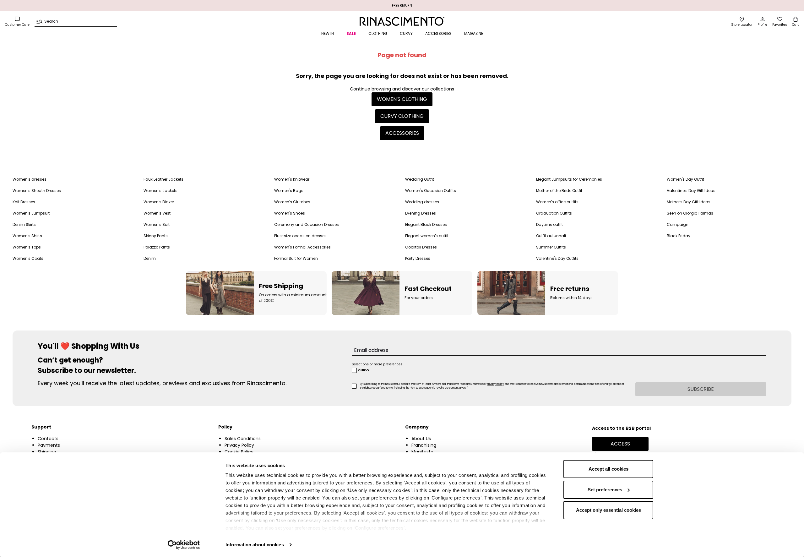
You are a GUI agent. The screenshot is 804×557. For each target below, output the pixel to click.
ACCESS (620, 443)
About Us (421, 438)
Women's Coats (28, 258)
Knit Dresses (24, 202)
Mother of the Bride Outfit (559, 190)
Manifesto (422, 452)
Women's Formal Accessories (302, 247)
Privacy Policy (239, 445)
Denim (150, 258)
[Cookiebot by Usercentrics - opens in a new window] (183, 544)
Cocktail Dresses (421, 247)
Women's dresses (29, 179)
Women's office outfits (557, 202)
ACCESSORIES (438, 33)
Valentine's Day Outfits (557, 258)
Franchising (423, 445)
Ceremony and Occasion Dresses (306, 224)
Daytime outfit (549, 224)
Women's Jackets (160, 190)
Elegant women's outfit (426, 235)
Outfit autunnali (551, 235)
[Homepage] (402, 21)
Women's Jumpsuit (31, 213)
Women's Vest (157, 213)
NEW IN (327, 33)
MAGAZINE (473, 33)
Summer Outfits (551, 247)
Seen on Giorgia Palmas (690, 213)
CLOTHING (377, 33)
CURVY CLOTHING (402, 116)
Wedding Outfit (419, 179)
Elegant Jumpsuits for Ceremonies (569, 179)
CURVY (406, 33)
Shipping (47, 452)
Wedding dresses (422, 202)
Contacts (48, 438)
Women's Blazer (159, 202)
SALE (351, 33)
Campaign (677, 224)
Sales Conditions (243, 438)
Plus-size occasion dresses (300, 235)
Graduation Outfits (554, 213)
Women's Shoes (289, 213)
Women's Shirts (27, 235)
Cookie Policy (239, 452)
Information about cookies (254, 544)
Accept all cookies (608, 469)
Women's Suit (157, 224)
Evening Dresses (420, 213)
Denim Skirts (24, 224)
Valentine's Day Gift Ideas (691, 190)
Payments (49, 445)
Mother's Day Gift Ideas (688, 202)
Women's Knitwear (291, 179)
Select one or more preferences (377, 364)
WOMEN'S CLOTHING (402, 99)
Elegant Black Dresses (426, 224)
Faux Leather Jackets (163, 179)
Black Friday (678, 235)
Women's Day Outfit (685, 179)
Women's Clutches (292, 202)
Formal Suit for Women (296, 258)
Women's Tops (27, 247)
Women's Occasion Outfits (430, 190)
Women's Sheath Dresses (37, 190)
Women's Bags (288, 190)
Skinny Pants (156, 235)
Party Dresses (417, 258)
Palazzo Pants (157, 247)
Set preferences (605, 489)
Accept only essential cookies (608, 510)
